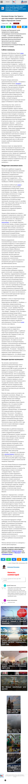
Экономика (24, 606)
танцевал (18, 83)
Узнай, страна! (23, 651)
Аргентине (8, 9)
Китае (11, 7)
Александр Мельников (13, 567)
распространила (9, 454)
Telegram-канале (17, 551)
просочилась (5, 222)
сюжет (19, 185)
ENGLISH (7, 1)
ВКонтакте (18, 552)
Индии (7, 7)
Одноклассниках (7, 554)
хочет (22, 322)
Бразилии (16, 7)
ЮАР (21, 7)
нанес (22, 53)
